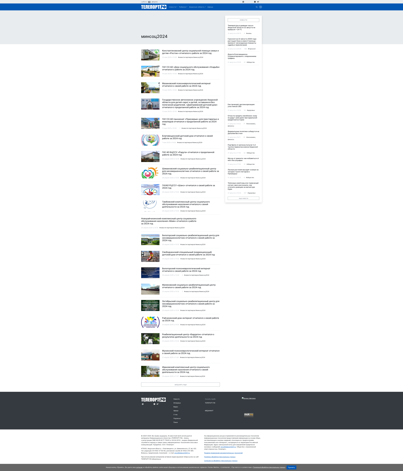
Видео (175, 407)
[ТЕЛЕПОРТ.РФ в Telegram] (246, 1)
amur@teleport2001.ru (182, 453)
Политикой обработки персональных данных (269, 467)
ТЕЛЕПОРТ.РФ (210, 403)
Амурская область (196, 7)
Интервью (177, 403)
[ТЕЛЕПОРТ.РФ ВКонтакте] (249, 1)
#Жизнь (249, 33)
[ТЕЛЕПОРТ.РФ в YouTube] (261, 1)
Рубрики (182, 7)
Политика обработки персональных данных (220, 457)
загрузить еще (181, 384)
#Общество (251, 62)
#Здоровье (251, 110)
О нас (175, 414)
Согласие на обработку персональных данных (220, 461)
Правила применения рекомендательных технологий (223, 453)
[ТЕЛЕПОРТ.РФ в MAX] (243, 1)
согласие (139, 467)
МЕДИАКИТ (209, 411)
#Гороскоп (252, 49)
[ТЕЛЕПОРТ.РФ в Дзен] (254, 1)
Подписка (177, 418)
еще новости (243, 198)
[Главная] (153, 7)
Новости (172, 7)
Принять (291, 467)
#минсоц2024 (198, 57)
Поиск (175, 422)
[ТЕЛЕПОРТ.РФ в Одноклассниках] (252, 1)
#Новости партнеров (185, 57)
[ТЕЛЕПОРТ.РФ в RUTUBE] (258, 1)
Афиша (210, 7)
